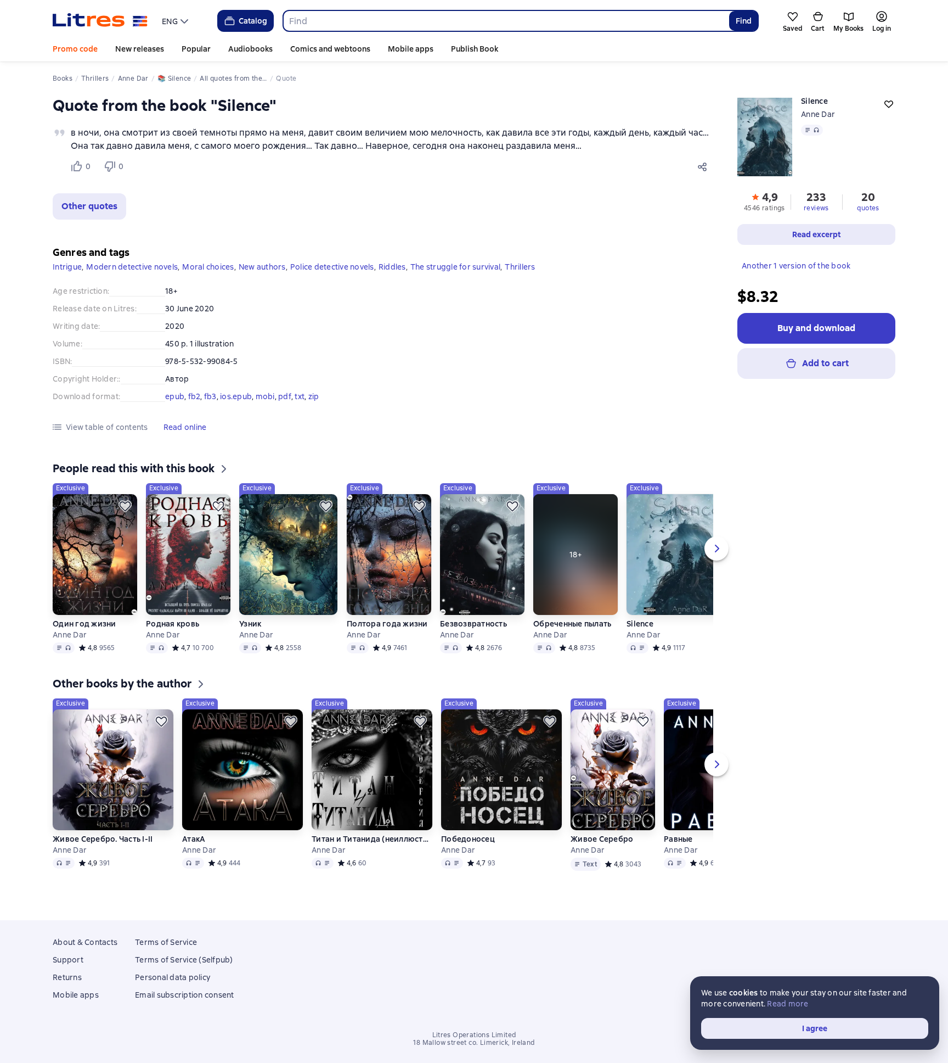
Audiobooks (250, 49)
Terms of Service (166, 942)
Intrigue (67, 267)
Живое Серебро (602, 839)
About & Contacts (85, 942)
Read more (787, 1004)
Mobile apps (410, 49)
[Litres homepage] (100, 21)
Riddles (392, 267)
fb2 (194, 396)
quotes (868, 208)
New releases (139, 49)
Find (744, 21)
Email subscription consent (184, 995)
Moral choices (208, 267)
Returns (67, 977)
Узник (250, 624)
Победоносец (468, 839)
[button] (89, 206)
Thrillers (520, 267)
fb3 (210, 396)
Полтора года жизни (387, 624)
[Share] (704, 166)
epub (174, 396)
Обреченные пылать (572, 624)
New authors (262, 267)
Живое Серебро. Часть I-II (103, 839)
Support (68, 960)
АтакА (193, 839)
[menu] (176, 21)
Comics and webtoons (330, 49)
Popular (196, 49)
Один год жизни (84, 624)
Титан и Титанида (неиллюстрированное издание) (372, 839)
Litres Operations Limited (474, 1035)
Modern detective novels (132, 267)
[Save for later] (125, 506)
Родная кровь (172, 624)
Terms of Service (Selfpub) (184, 960)
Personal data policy (172, 977)
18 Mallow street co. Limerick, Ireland (473, 1043)
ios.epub (236, 396)
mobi (265, 396)
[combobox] (505, 21)
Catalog (253, 21)
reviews (816, 208)
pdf (284, 396)
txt (299, 396)
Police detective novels (332, 267)
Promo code (75, 49)
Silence (640, 624)
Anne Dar (818, 114)
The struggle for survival (455, 267)
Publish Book (474, 49)
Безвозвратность (473, 624)
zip (313, 396)
